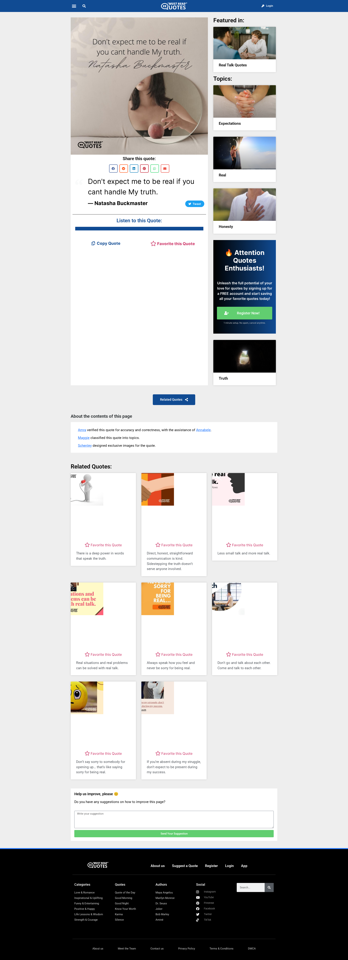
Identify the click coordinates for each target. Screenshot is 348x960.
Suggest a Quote (185, 866)
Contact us (157, 948)
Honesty (226, 226)
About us (158, 866)
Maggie (84, 438)
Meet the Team (127, 948)
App (244, 866)
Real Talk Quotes (233, 65)
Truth (223, 378)
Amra (82, 430)
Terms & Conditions (221, 948)
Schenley (85, 445)
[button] (74, 6)
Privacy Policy (186, 948)
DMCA (252, 948)
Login (229, 866)
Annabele (203, 430)
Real (222, 175)
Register (211, 866)
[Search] (269, 887)
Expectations (230, 123)
